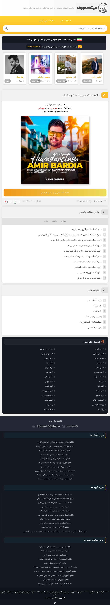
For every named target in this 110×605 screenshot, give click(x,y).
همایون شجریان (46, 348)
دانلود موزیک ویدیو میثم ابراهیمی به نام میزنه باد (55, 474)
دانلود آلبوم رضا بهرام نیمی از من (55, 555)
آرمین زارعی (99, 348)
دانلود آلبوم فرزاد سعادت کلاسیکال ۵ (55, 579)
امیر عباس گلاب (47, 390)
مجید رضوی (99, 358)
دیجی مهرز (49, 358)
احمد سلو (100, 362)
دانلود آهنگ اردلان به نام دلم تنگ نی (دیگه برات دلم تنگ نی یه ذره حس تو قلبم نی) (55, 531)
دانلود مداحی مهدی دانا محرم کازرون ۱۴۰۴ (55, 450)
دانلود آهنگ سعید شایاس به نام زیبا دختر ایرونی (55, 498)
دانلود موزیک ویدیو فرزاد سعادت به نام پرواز (55, 462)
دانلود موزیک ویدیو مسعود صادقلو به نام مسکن (55, 478)
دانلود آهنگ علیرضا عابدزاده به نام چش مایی (55, 502)
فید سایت (55, 602)
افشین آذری (48, 376)
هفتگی (63, 221)
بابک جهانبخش (98, 404)
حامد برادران (48, 409)
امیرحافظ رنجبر (47, 395)
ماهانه (54, 221)
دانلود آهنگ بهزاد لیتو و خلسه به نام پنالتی (55, 523)
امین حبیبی (48, 400)
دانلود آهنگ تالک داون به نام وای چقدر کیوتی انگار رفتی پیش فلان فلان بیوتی (70, 234)
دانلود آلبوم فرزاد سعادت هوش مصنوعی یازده (55, 583)
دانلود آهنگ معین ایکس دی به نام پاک (55, 519)
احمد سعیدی (99, 372)
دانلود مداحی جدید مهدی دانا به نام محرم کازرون (55, 442)
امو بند (101, 381)
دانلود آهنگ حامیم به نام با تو (90, 278)
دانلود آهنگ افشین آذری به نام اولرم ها (86, 229)
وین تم (47, 597)
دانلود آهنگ (97, 201)
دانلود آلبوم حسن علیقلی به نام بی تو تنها (55, 546)
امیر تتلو (101, 386)
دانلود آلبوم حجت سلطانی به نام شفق (55, 550)
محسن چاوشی (47, 353)
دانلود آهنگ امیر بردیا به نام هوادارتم (81, 95)
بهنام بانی (49, 404)
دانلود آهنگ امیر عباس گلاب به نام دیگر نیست (83, 251)
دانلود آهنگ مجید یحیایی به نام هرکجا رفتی (55, 494)
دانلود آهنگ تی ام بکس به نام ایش (55, 527)
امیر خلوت (49, 386)
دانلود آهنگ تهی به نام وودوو (89, 272)
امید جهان (49, 381)
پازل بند (101, 409)
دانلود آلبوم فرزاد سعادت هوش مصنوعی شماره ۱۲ (55, 575)
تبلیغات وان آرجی (46, 20)
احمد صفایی (99, 376)
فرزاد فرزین (48, 367)
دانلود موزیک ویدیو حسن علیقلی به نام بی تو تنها (55, 446)
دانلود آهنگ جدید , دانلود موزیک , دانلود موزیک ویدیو (91, 8)
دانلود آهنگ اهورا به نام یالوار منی (88, 267)
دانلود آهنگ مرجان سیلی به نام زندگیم (55, 458)
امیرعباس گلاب (98, 400)
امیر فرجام (100, 395)
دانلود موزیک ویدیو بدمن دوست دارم (55, 454)
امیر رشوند (100, 390)
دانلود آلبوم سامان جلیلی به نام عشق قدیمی (55, 559)
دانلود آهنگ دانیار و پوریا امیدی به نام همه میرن (55, 515)
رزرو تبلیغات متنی (95, 327)
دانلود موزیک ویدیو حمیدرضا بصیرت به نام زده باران (55, 470)
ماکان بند (49, 362)
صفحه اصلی (66, 20)
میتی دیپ (100, 367)
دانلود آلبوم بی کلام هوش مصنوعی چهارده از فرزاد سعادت (55, 567)
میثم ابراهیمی (98, 353)
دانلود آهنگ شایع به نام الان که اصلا (87, 261)
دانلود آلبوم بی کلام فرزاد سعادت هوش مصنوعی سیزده (55, 571)
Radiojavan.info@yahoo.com (48, 426)
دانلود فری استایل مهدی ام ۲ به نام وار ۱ (55, 466)
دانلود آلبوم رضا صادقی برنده (55, 563)
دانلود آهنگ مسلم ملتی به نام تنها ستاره (55, 510)
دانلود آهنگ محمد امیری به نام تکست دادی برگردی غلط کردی (76, 240)
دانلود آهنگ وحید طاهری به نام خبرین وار (85, 245)
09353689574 (72, 426)
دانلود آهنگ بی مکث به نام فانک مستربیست (83, 256)
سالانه (46, 221)
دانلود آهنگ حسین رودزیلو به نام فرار (55, 506)
